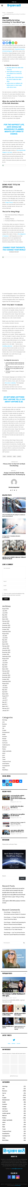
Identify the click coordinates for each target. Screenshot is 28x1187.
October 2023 (5, 679)
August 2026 (5, 608)
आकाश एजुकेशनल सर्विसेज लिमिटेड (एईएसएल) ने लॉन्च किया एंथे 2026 (17, 831)
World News (5, 769)
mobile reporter (6, 745)
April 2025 (4, 642)
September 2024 (6, 656)
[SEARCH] (24, 942)
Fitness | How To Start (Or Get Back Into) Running (14, 465)
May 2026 (4, 615)
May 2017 (4, 702)
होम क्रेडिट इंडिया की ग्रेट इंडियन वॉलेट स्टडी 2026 (15, 367)
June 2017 (5, 700)
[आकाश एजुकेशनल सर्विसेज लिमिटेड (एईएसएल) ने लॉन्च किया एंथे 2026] (6, 832)
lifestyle (4, 738)
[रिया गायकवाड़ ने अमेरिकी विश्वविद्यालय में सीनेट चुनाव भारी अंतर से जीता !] (14, 984)
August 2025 (5, 633)
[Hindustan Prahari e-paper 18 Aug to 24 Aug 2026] (6, 824)
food (4, 456)
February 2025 (5, 646)
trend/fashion (5, 763)
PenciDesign (18, 1185)
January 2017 (5, 710)
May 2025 (4, 639)
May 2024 (4, 664)
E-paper (4, 730)
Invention (4, 736)
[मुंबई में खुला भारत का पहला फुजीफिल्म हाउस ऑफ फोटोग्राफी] (6, 816)
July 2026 (4, 610)
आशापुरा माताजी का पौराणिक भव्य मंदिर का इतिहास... (7, 1014)
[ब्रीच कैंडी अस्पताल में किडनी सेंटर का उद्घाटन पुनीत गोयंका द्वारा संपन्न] (20, 1008)
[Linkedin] (10, 42)
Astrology (4, 720)
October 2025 (5, 629)
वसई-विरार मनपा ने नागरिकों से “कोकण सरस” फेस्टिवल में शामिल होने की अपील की (14, 558)
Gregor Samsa (9, 202)
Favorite (18, 1043)
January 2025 (5, 648)
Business (4, 724)
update (19, 456)
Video (3, 767)
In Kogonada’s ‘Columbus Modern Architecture (11, 537)
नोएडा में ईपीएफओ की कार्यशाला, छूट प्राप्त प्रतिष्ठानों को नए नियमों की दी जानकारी (14, 73)
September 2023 (6, 681)
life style (9, 456)
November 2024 (6, 652)
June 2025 (5, 637)
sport (3, 755)
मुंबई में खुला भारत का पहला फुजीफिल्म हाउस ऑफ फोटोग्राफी (14, 369)
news (14, 456)
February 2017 (5, 708)
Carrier (4, 726)
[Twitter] (7, 42)
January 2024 (5, 673)
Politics (4, 749)
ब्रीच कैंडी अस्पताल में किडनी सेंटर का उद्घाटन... (20, 1014)
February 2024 (5, 671)
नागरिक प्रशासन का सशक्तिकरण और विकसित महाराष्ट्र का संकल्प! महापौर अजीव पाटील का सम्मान (14, 85)
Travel (3, 759)
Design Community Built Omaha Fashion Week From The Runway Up (14, 474)
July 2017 (4, 698)
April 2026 (4, 617)
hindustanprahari (7, 24)
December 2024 (6, 650)
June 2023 (5, 687)
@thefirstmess (14, 1076)
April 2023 (4, 691)
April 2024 (4, 667)
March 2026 (5, 619)
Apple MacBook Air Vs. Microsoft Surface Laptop (19, 1028)
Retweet (13, 1043)
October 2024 (5, 654)
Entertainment (5, 732)
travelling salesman (7, 346)
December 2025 (6, 625)
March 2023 (5, 694)
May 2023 (4, 689)
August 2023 (5, 683)
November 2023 (6, 677)
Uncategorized (6, 765)
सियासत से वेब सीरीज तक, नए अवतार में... (7, 1027)
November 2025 (6, 627)
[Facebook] (3, 42)
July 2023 (4, 685)
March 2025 (5, 644)
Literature (4, 740)
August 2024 (5, 658)
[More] (16, 42)
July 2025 (4, 635)
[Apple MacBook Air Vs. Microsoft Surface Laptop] (20, 1021)
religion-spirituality (6, 751)
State (3, 757)
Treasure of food (6, 761)
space (3, 753)
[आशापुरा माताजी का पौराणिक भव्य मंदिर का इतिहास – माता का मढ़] (8, 1008)
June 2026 (5, 612)
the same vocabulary (10, 383)
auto (3, 722)
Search (4, 876)
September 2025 (6, 631)
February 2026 (5, 621)
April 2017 (4, 704)
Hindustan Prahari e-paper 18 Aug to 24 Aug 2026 (15, 372)
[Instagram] (18, 1177)
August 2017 (5, 696)
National (4, 747)
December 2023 (6, 675)
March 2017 (5, 706)
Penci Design (7, 912)
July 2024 (4, 660)
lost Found (4, 742)
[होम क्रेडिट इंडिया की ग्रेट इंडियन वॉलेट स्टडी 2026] (6, 808)
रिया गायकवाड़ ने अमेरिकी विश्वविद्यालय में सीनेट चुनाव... (13, 995)
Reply (9, 1043)
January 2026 (5, 623)
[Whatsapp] (13, 42)
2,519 (15, 997)
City (3, 728)
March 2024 (5, 669)
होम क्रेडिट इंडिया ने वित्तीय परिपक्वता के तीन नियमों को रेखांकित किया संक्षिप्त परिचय (15, 79)
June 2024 (5, 662)
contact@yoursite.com (16, 1168)
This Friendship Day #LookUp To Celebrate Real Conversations (13, 515)
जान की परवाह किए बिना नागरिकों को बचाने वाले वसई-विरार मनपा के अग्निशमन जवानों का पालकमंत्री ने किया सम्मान (15, 364)
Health (4, 734)
